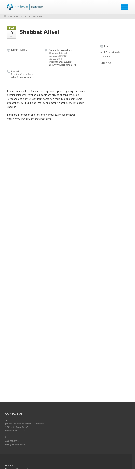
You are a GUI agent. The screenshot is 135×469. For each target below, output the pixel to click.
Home (5, 16)
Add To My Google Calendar (110, 54)
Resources (14, 16)
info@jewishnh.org (15, 444)
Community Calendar (32, 16)
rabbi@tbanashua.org (22, 76)
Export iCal (106, 62)
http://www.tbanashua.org (62, 64)
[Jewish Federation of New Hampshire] (25, 8)
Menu (124, 7)
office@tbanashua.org (60, 61)
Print (106, 45)
